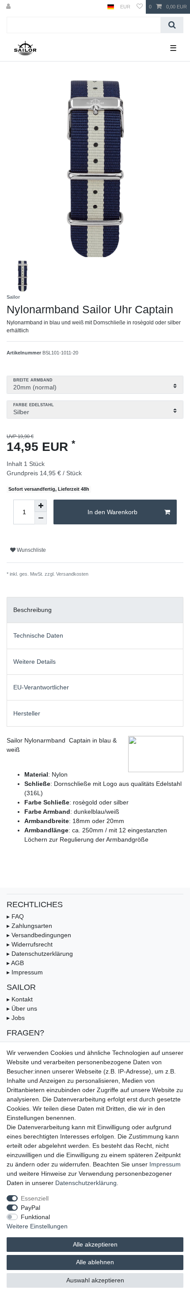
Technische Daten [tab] (38, 635)
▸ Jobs (16, 1017)
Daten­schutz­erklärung (86, 1182)
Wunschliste (30, 550)
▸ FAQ (15, 916)
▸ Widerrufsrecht (30, 944)
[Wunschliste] (139, 7)
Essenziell (35, 1198)
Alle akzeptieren (95, 1244)
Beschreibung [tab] (32, 609)
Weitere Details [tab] (34, 661)
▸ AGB (15, 962)
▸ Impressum (25, 972)
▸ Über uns (22, 1008)
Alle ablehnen (95, 1262)
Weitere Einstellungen (37, 1226)
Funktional (35, 1216)
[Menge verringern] (40, 518)
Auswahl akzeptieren (95, 1280)
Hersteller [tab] (26, 713)
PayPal (30, 1207)
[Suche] (172, 25)
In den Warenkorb (112, 512)
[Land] (110, 7)
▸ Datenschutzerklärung (40, 953)
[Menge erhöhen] (40, 506)
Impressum (165, 1164)
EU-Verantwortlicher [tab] (41, 687)
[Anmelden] (9, 7)
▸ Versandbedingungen (39, 935)
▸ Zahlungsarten (29, 925)
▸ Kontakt (20, 999)
